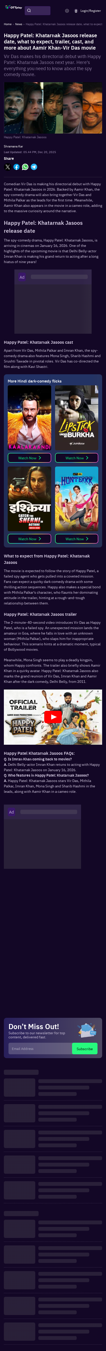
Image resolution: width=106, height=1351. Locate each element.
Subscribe (85, 1048)
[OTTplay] (13, 10)
